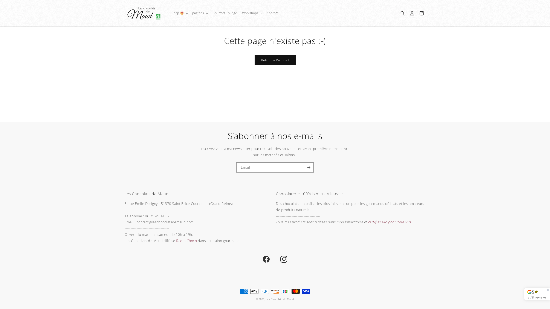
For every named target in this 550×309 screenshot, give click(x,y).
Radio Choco (186, 240)
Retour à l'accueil (275, 60)
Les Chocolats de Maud (280, 299)
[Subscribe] (308, 167)
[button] (179, 13)
